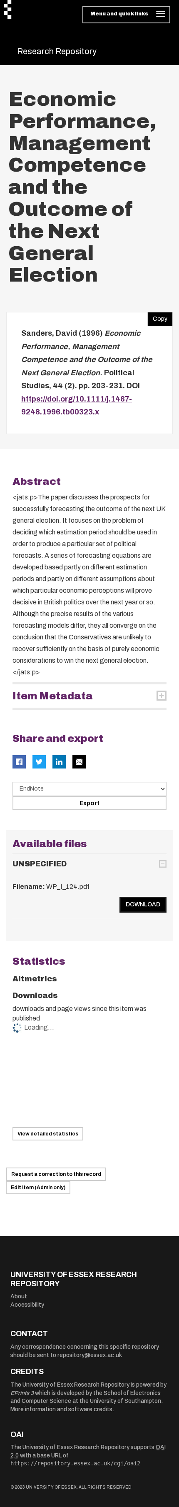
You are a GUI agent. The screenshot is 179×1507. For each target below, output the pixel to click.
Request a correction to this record (56, 1174)
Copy (157, 317)
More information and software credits (61, 1409)
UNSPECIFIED (39, 864)
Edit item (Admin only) (38, 1187)
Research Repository (57, 51)
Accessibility (27, 1305)
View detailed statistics (47, 1134)
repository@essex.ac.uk (89, 1355)
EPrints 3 (22, 1393)
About (18, 1296)
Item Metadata (52, 696)
